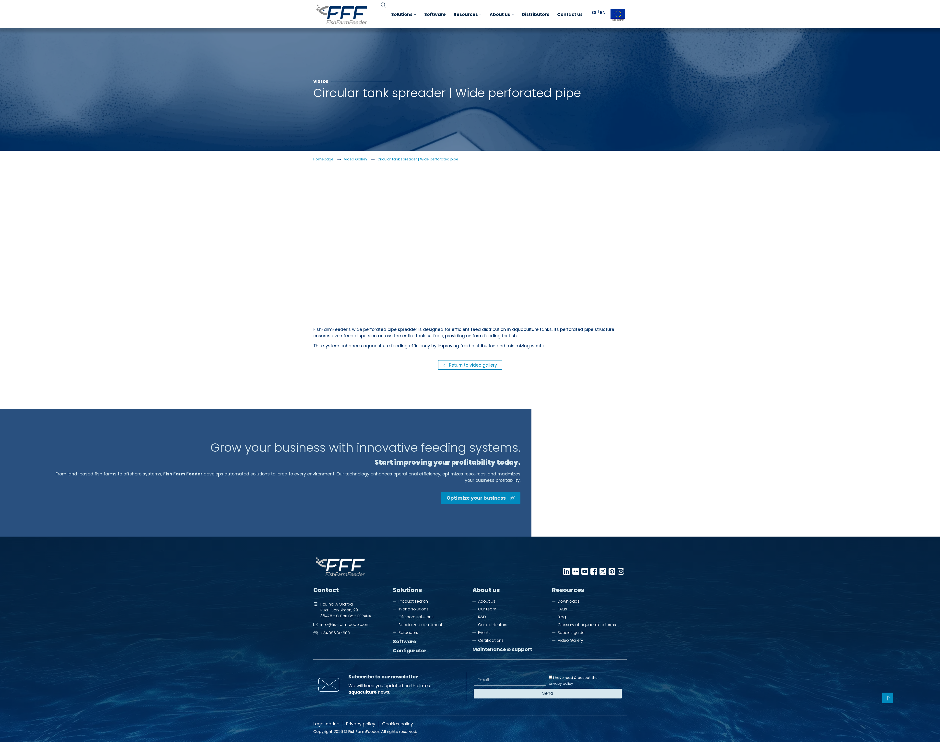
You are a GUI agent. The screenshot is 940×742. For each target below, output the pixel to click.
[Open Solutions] (415, 14)
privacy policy (561, 684)
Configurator (409, 651)
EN (603, 12)
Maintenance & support (502, 649)
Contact (326, 590)
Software (404, 642)
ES (594, 12)
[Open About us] (512, 14)
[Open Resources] (480, 14)
